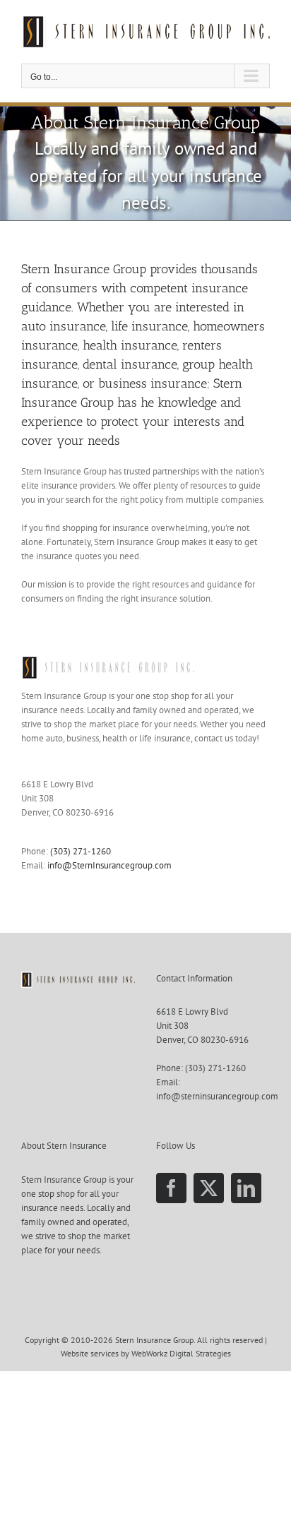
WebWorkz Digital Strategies (181, 1353)
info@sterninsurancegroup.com (217, 1096)
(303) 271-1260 (80, 851)
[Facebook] (171, 1188)
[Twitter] (209, 1188)
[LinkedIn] (246, 1188)
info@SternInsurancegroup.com (109, 865)
